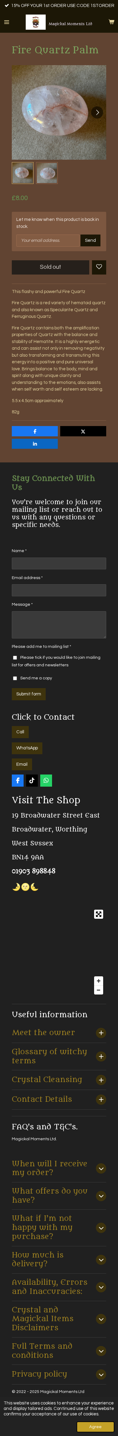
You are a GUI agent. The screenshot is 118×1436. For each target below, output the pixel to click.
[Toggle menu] (6, 22)
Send (90, 240)
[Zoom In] (98, 980)
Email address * (27, 578)
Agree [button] (95, 1427)
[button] (23, 173)
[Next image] (97, 112)
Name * (19, 551)
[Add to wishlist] (99, 267)
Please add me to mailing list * (41, 647)
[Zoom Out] (98, 990)
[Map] (59, 952)
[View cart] (111, 22)
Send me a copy (36, 678)
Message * (22, 604)
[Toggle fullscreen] (98, 914)
